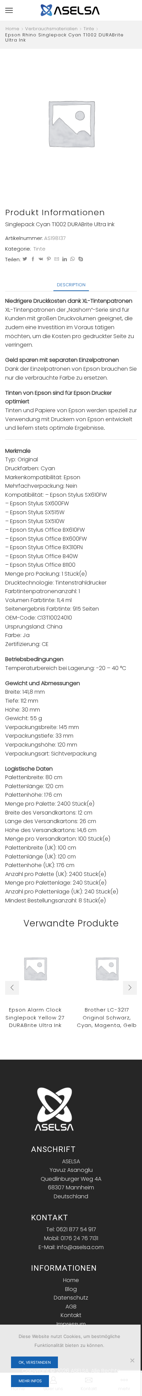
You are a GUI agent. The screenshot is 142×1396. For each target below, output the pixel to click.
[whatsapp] (73, 259)
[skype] (80, 259)
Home (12, 29)
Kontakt (71, 1315)
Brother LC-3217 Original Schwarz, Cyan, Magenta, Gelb (107, 1017)
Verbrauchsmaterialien (51, 29)
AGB (71, 1307)
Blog (71, 1289)
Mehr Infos (30, 1380)
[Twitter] (25, 259)
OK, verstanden (35, 1362)
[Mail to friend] (57, 259)
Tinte (88, 29)
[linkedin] (65, 259)
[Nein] (132, 1360)
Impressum (71, 1324)
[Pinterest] (49, 259)
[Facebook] (33, 259)
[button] (12, 988)
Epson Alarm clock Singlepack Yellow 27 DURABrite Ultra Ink (35, 1017)
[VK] (41, 259)
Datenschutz (71, 1298)
